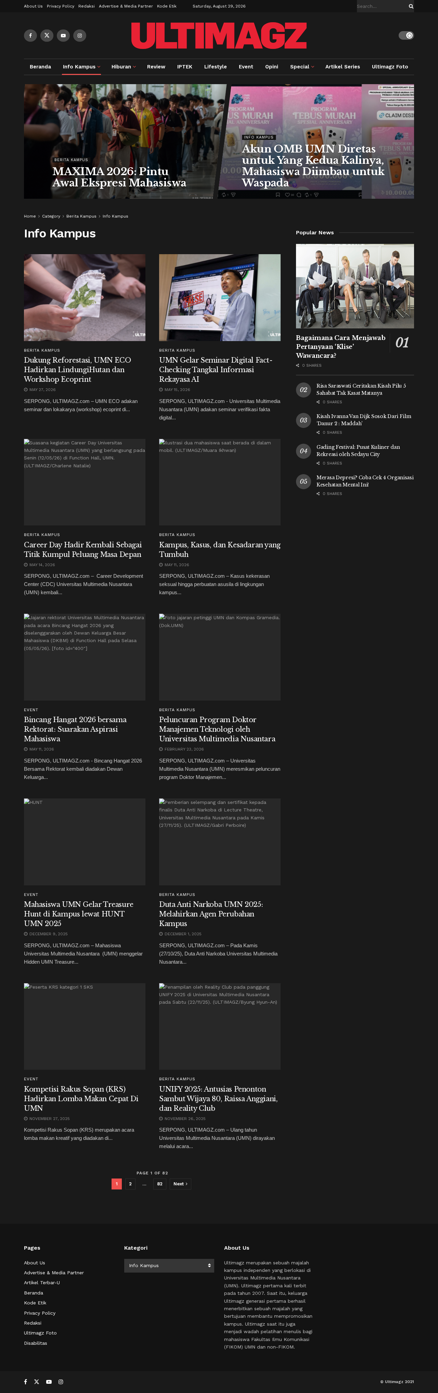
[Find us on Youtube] (63, 35)
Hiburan (121, 67)
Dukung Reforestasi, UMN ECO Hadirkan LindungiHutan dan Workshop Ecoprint (77, 369)
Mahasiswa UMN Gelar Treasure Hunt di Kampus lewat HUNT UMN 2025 (78, 914)
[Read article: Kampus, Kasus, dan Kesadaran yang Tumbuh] (220, 482)
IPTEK (184, 67)
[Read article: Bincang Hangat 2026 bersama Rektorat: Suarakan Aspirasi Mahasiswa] (84, 657)
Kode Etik (167, 6)
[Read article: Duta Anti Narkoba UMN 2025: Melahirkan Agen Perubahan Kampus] (220, 841)
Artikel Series (342, 67)
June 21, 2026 (260, 196)
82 (160, 1183)
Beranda (40, 67)
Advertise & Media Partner (126, 6)
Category (51, 216)
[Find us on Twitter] (46, 35)
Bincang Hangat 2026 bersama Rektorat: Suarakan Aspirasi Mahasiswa (75, 729)
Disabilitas (35, 1343)
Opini (271, 67)
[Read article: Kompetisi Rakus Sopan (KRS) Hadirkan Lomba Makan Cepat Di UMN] (84, 1026)
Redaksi (86, 6)
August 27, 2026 (74, 196)
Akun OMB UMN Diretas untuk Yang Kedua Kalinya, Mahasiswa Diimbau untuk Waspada (313, 166)
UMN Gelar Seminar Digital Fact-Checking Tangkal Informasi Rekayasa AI (216, 369)
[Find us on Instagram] (79, 35)
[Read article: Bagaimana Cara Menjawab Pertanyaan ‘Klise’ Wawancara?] (355, 286)
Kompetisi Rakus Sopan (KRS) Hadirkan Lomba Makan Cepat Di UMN (81, 1098)
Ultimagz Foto (390, 67)
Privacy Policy (60, 6)
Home (30, 216)
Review (156, 67)
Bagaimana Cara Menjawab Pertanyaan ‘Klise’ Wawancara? (341, 347)
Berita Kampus (71, 160)
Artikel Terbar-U (42, 1282)
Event (246, 67)
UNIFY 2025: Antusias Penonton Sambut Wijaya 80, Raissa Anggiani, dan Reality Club (218, 1098)
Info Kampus (79, 67)
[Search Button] (409, 6)
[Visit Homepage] (219, 35)
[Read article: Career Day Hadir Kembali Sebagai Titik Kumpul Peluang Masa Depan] (84, 482)
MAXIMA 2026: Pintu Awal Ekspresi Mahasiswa (119, 177)
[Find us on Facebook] (30, 35)
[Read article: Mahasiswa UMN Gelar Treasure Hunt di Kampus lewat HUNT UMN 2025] (84, 841)
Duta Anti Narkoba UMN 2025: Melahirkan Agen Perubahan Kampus (211, 914)
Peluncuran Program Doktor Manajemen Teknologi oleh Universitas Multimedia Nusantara (217, 729)
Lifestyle (215, 67)
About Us (33, 6)
